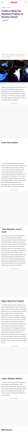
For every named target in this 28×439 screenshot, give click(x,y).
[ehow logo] (14, 2)
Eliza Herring (5, 20)
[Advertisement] (14, 37)
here (9, 57)
